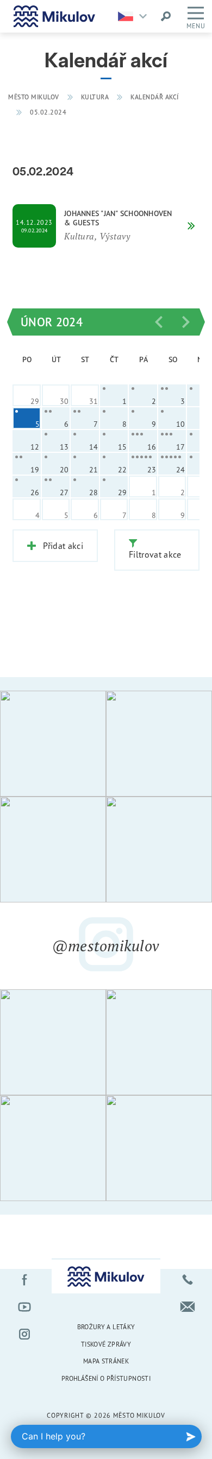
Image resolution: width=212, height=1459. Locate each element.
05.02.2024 (48, 112)
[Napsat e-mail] (187, 1307)
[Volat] (187, 1279)
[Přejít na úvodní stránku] (54, 16)
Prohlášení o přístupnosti (106, 1378)
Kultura (95, 97)
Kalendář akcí (154, 97)
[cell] (114, 395)
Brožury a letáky (106, 1327)
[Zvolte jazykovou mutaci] (135, 16)
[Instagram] (24, 1334)
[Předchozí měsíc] (158, 322)
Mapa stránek (106, 1361)
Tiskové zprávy (106, 1344)
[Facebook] (24, 1279)
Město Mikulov (33, 97)
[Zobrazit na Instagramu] (53, 744)
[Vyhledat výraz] (165, 16)
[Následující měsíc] (185, 322)
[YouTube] (24, 1307)
